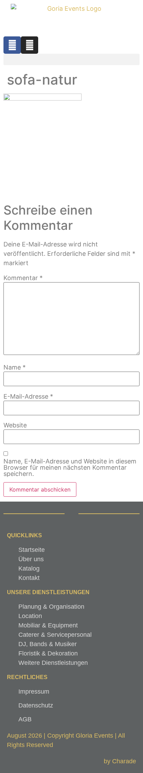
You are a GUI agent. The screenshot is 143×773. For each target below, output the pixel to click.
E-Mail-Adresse (28, 396)
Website (15, 425)
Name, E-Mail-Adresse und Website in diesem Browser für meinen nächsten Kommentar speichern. (69, 467)
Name (14, 367)
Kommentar (23, 278)
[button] (71, 59)
